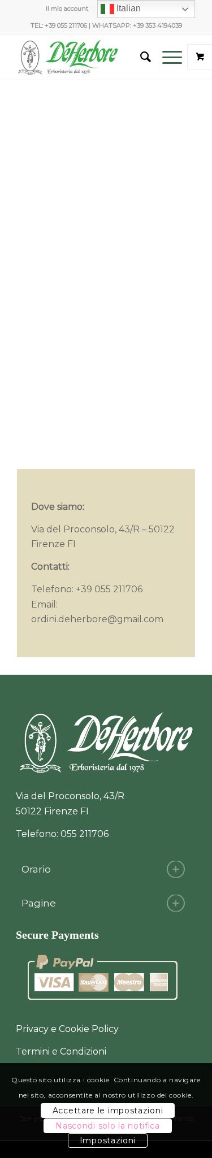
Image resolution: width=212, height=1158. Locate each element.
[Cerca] (140, 57)
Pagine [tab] (38, 903)
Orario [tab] (36, 869)
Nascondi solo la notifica (107, 1126)
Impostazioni (108, 1140)
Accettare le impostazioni (108, 1110)
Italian (127, 8)
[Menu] (166, 57)
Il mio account (67, 8)
